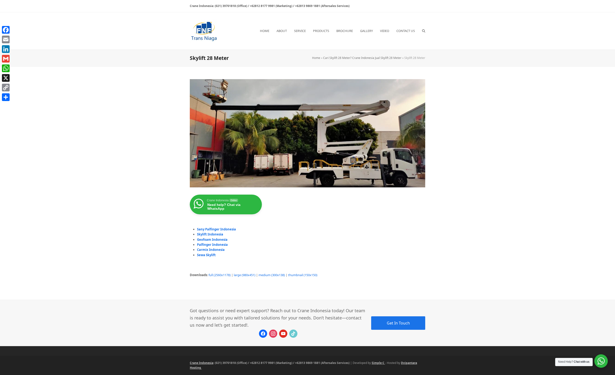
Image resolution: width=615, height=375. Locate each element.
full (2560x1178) (220, 275)
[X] (6, 78)
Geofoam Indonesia (212, 239)
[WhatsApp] (6, 68)
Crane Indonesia (201, 363)
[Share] (6, 97)
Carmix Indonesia (211, 250)
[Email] (6, 39)
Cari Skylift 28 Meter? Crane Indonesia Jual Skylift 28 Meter (362, 58)
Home (316, 58)
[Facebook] (6, 30)
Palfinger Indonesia (212, 244)
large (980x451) (244, 275)
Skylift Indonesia (210, 234)
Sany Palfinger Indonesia (216, 229)
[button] (423, 31)
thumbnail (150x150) (302, 275)
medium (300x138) (271, 275)
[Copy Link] (6, 87)
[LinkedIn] (6, 49)
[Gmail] (6, 59)
